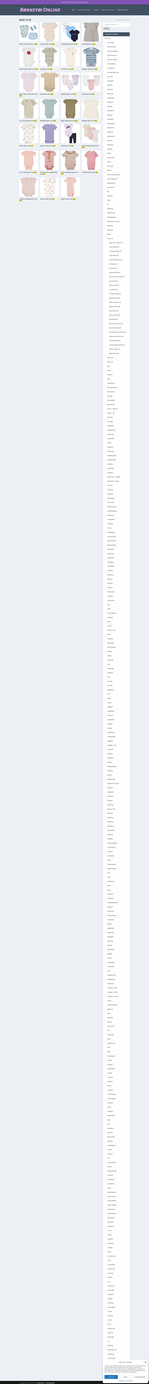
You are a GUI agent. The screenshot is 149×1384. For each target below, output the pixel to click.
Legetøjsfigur (111, 736)
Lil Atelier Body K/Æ (115, 294)
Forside (96, 10)
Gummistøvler (111, 536)
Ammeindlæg (111, 64)
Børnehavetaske (112, 387)
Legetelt (109, 724)
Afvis (125, 1377)
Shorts (109, 1000)
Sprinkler (110, 1141)
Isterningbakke (111, 613)
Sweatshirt (110, 1226)
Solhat (109, 1086)
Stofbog (109, 1154)
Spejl (108, 1120)
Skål (108, 1013)
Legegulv (110, 707)
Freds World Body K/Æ (115, 260)
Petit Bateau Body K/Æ (116, 323)
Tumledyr (110, 1316)
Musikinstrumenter (113, 783)
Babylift (109, 85)
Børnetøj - (121, 20)
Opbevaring (110, 830)
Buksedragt (110, 404)
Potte (109, 877)
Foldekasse (110, 515)
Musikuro (110, 788)
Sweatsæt (110, 1222)
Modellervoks (111, 779)
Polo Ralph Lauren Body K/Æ (117, 332)
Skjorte (109, 1022)
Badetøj (109, 149)
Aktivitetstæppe (112, 59)
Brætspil (110, 396)
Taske (109, 1252)
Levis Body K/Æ (113, 289)
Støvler (109, 1166)
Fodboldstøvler (111, 506)
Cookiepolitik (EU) (84, 10)
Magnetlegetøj (111, 766)
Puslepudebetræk (112, 902)
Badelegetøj (111, 123)
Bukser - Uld (111, 413)
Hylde (109, 609)
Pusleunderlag (111, 915)
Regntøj (109, 945)
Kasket (109, 626)
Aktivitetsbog (111, 47)
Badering (110, 132)
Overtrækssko (111, 847)
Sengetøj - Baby (112, 988)
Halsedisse (110, 562)
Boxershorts (111, 392)
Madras (109, 762)
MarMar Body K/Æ (114, 298)
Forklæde (110, 524)
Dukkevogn (110, 468)
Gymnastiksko (111, 541)
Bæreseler (110, 166)
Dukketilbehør (111, 460)
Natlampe (110, 805)
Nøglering (110, 817)
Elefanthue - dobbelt (113, 477)
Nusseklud (110, 826)
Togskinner (110, 1286)
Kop (108, 664)
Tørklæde (110, 1294)
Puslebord (110, 894)
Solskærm (110, 1090)
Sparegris (110, 1111)
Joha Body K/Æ (113, 281)
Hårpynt (109, 579)
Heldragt (110, 583)
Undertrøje (110, 1337)
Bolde (109, 370)
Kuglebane (110, 690)
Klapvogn (110, 639)
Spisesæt (110, 1132)
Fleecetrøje (110, 502)
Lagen (109, 698)
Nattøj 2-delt (111, 809)
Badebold (110, 102)
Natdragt (110, 796)
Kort (108, 677)
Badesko (110, 140)
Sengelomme (111, 979)
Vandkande (110, 1354)
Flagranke (110, 489)
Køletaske (110, 660)
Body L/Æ (110, 357)
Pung (108, 890)
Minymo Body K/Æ (114, 306)
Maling (109, 775)
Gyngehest (110, 549)
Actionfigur (110, 42)
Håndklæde (110, 566)
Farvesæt (110, 485)
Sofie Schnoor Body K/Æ (116, 336)
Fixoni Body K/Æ (114, 255)
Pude (108, 885)
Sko (108, 1030)
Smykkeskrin (111, 1069)
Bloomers (110, 230)
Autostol (110, 76)
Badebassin (110, 98)
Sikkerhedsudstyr (112, 1005)
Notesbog (110, 822)
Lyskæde (110, 753)
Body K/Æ (110, 238)
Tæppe (109, 1235)
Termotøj (110, 1273)
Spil (108, 1124)
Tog (108, 1281)
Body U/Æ (110, 362)
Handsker (110, 570)
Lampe (109, 702)
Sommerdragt (111, 1094)
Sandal (109, 958)
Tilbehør (110, 1277)
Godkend (111, 1377)
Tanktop (110, 1247)
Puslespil (110, 907)
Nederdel (110, 813)
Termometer (111, 1269)
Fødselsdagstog (112, 511)
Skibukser (110, 1017)
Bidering (109, 196)
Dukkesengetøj (111, 455)
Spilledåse (110, 1128)
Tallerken (110, 1239)
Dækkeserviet (111, 430)
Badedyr (109, 106)
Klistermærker (111, 647)
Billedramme (111, 213)
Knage (109, 655)
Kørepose (110, 673)
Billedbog (110, 208)
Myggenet (110, 792)
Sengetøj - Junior (112, 992)
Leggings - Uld (111, 745)
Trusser (109, 1311)
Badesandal (111, 136)
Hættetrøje (110, 553)
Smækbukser (111, 1056)
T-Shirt (109, 1230)
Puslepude (110, 898)
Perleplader (110, 856)
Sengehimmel (111, 975)
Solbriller (110, 1081)
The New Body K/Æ (114, 340)
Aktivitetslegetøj (112, 51)
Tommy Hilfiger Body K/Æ (117, 345)
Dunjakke (110, 472)
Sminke (109, 1060)
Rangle (109, 924)
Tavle (109, 1260)
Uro (108, 1341)
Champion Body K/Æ (115, 251)
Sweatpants (111, 1218)
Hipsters (109, 587)
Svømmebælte (111, 1192)
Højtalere (110, 596)
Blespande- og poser (113, 221)
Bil (108, 204)
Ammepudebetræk (113, 72)
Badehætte (110, 110)
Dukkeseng (110, 451)
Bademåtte (110, 128)
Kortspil (109, 681)
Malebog (110, 770)
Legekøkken (111, 711)
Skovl (109, 1039)
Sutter (109, 1188)
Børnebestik (111, 383)
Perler (109, 860)
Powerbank (110, 881)
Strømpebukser (112, 1171)
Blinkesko (110, 225)
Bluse (109, 234)
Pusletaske (110, 911)
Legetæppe (110, 719)
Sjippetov (110, 1009)
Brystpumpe (111, 400)
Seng (108, 971)
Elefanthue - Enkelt (113, 481)
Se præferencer (139, 1377)
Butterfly (110, 417)
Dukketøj (110, 464)
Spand (109, 1107)
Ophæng (110, 834)
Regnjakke (110, 937)
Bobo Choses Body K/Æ (116, 243)
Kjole (108, 634)
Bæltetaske (110, 157)
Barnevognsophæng (113, 174)
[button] (145, 1362)
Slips (108, 1051)
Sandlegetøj (111, 962)
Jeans (109, 621)
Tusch (109, 1324)
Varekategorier (122, 10)
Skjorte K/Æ (110, 1026)
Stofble (109, 1149)
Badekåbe (110, 119)
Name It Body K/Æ (114, 315)
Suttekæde (110, 1184)
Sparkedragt (111, 1115)
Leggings (110, 741)
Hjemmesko (111, 592)
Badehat (110, 115)
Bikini (109, 200)
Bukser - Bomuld (112, 409)
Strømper (110, 1175)
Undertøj (110, 1333)
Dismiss (85, 2)
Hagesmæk (110, 558)
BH (108, 191)
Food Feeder (111, 519)
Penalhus (110, 851)
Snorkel (109, 1073)
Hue (108, 604)
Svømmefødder (112, 1205)
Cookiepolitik (121, 1380)
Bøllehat (110, 374)
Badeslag (110, 145)
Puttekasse (110, 920)
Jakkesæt (110, 617)
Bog (108, 366)
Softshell (110, 1077)
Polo (108, 873)
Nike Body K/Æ (113, 319)
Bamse (109, 170)
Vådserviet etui (112, 1350)
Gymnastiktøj (111, 545)
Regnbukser (111, 928)
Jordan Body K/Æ (114, 285)
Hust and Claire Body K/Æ (116, 277)
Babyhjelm (110, 81)
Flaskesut (110, 494)
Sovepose (110, 1103)
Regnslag (110, 941)
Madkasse (110, 758)
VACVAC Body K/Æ (114, 349)
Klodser (109, 651)
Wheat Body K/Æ (114, 353)
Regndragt (110, 932)
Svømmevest (111, 1209)
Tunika (109, 1320)
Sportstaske (111, 1137)
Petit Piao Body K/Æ (115, 328)
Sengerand (110, 983)
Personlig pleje (111, 864)
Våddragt (110, 1345)
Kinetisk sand (111, 630)
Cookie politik (40, 1383)
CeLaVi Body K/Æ (114, 247)
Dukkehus (110, 447)
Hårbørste (110, 575)
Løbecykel (110, 749)
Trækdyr (110, 1298)
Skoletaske (110, 1035)
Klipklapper (110, 643)
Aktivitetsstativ (112, 55)
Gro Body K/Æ (113, 268)
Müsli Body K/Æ (113, 311)
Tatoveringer (111, 1256)
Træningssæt (111, 1307)
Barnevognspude (112, 179)
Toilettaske (110, 1290)
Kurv (108, 694)
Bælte (109, 153)
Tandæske (110, 1243)
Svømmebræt (111, 1196)
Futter (109, 528)
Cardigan (110, 421)
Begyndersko (111, 183)
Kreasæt (110, 685)
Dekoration (110, 434)
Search (106, 28)
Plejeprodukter (111, 868)
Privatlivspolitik (129, 1380)
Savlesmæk (110, 966)
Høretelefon (111, 600)
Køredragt (110, 668)
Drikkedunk (110, 438)
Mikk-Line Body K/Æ (115, 302)
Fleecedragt (111, 498)
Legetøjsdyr (111, 732)
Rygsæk (109, 954)
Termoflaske (111, 1264)
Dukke (109, 443)
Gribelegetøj (111, 532)
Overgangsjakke (112, 843)
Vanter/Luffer (111, 1358)
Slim (108, 1047)
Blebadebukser (111, 217)
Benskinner (110, 187)
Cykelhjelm (110, 426)
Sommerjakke (111, 1098)
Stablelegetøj (111, 1145)
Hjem (73, 10)
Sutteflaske (110, 1179)
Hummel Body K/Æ (114, 272)
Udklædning (111, 1328)
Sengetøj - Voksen (112, 996)
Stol (108, 1158)
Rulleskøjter (111, 949)
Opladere (110, 839)
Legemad (110, 715)
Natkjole (110, 800)
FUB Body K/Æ (113, 264)
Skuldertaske (111, 1043)
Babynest (110, 89)
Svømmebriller (111, 1200)
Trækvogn (110, 1303)
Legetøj (109, 728)
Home (116, 20)
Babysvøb (110, 93)
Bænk (109, 162)
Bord (108, 379)
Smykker (110, 1064)
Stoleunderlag (111, 1162)
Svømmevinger (111, 1213)
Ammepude (110, 68)
